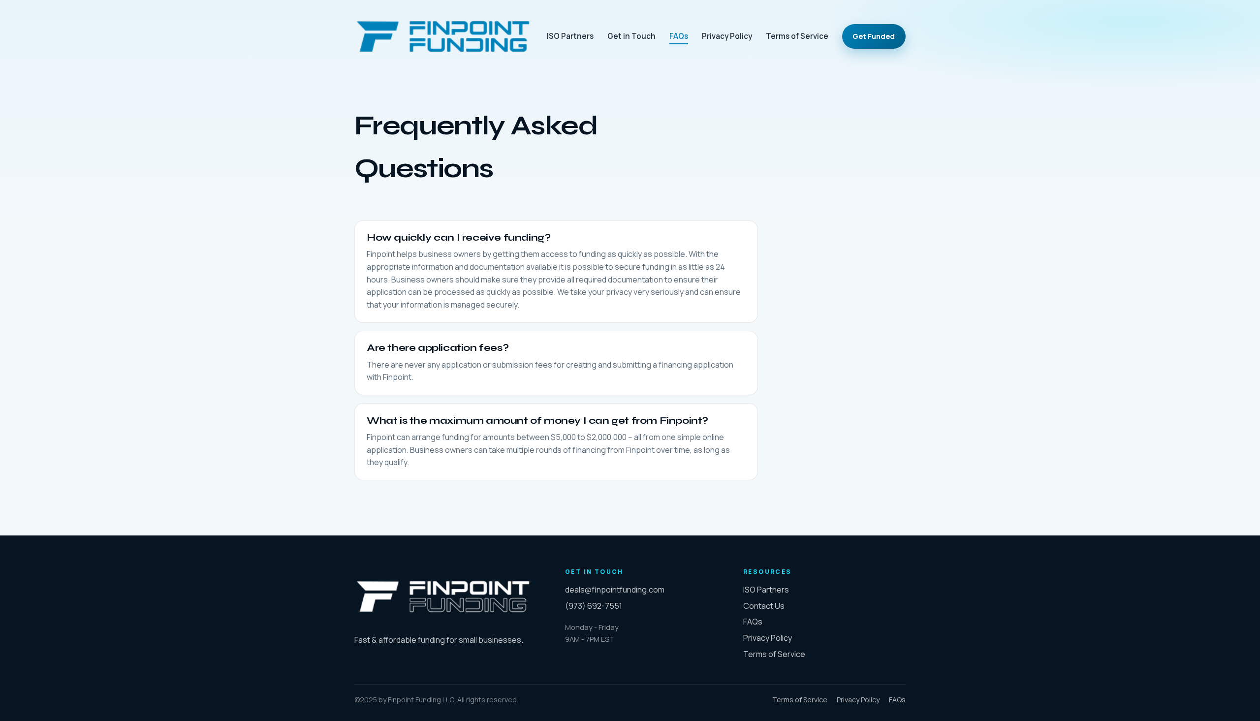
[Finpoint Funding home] (443, 36)
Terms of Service (797, 36)
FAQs (678, 36)
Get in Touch (631, 36)
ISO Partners (570, 36)
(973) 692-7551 (593, 605)
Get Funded (873, 36)
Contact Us (764, 605)
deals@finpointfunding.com (614, 589)
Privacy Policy (727, 36)
